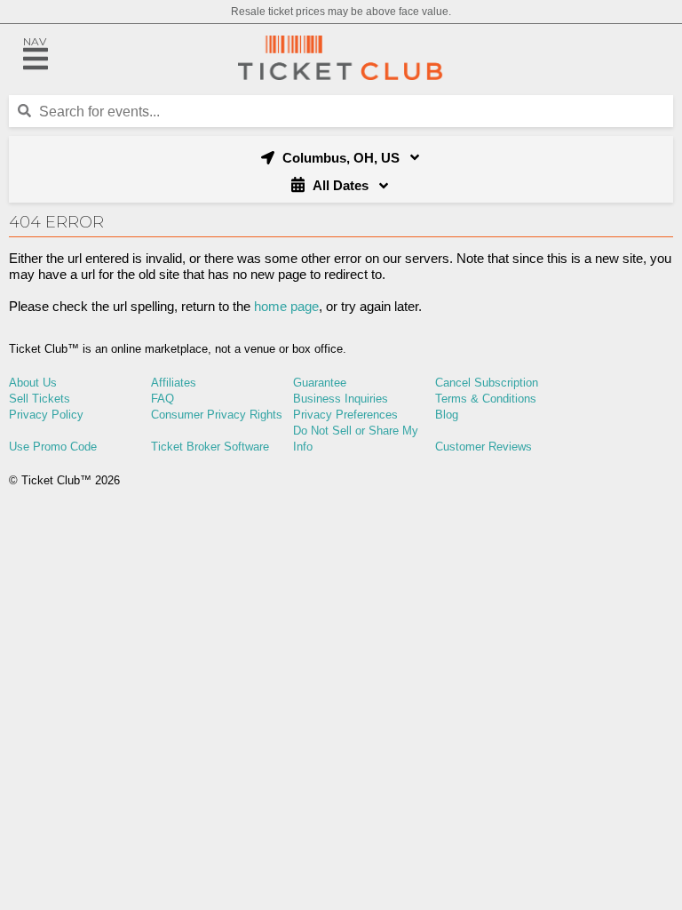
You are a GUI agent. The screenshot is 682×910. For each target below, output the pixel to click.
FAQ (162, 398)
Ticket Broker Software (210, 446)
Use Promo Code (53, 446)
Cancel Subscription (486, 382)
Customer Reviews (483, 446)
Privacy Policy (46, 414)
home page (286, 306)
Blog (446, 414)
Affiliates (173, 382)
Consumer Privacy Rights (216, 414)
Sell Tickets (39, 398)
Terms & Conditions (485, 398)
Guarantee (319, 382)
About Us (33, 382)
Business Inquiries (340, 398)
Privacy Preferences (345, 414)
